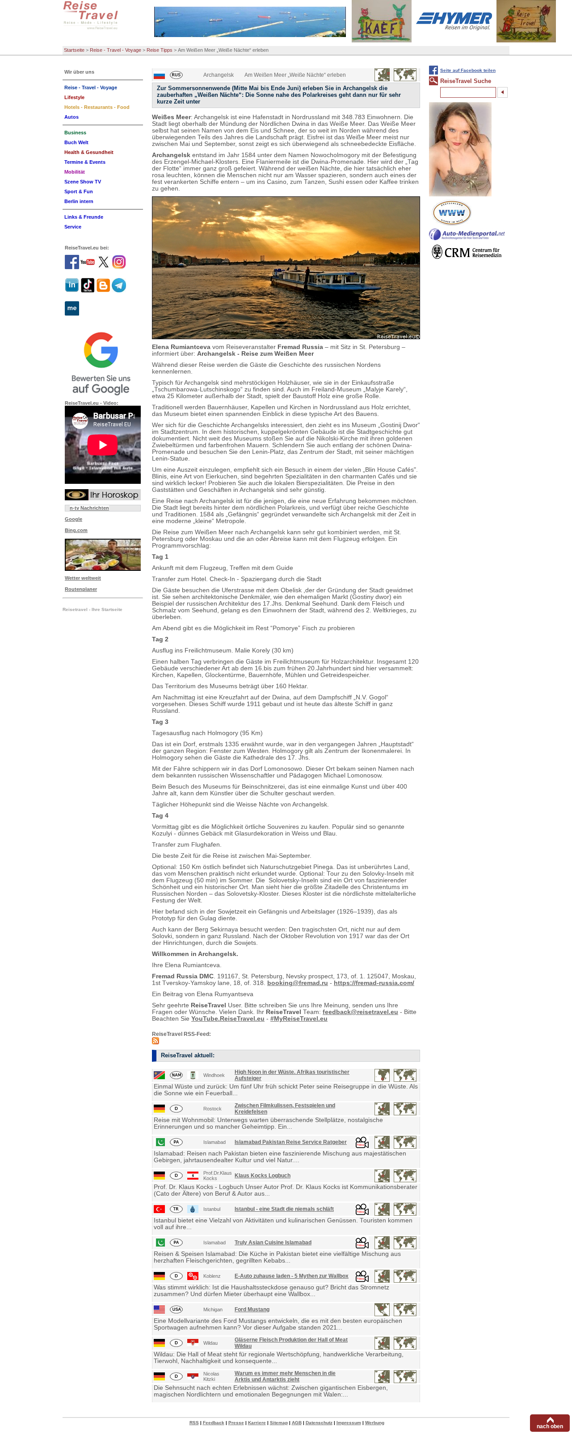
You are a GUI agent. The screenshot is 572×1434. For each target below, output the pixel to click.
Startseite (74, 50)
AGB (297, 1422)
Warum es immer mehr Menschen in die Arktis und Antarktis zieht (285, 1376)
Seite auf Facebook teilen (468, 70)
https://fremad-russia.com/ (374, 983)
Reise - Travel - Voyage (115, 50)
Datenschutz (319, 1422)
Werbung (374, 1422)
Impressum (348, 1422)
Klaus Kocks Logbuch (262, 1175)
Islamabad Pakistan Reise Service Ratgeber (291, 1142)
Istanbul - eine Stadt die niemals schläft (284, 1209)
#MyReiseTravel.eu (299, 1018)
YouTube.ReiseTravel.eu (228, 1018)
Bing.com (76, 530)
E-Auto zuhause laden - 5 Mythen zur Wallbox (292, 1276)
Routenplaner (81, 589)
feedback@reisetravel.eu (360, 1012)
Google (73, 519)
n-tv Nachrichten (89, 508)
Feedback (213, 1422)
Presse (236, 1422)
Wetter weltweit (83, 578)
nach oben (550, 1426)
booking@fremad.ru (297, 983)
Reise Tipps (159, 50)
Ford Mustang (252, 1309)
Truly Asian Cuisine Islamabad (273, 1242)
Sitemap (279, 1422)
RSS (194, 1422)
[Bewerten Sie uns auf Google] (103, 362)
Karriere (257, 1422)
